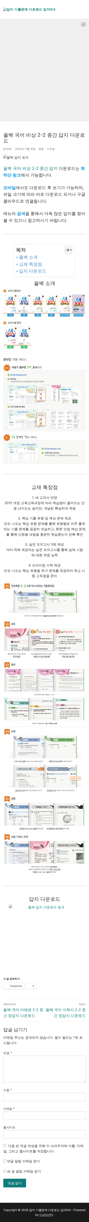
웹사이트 (9, 1127)
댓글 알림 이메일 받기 (23, 1161)
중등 (41, 148)
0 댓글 (51, 148)
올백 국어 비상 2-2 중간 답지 (30, 168)
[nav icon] (83, 24)
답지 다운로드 (32, 271)
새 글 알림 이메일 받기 (24, 1171)
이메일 (9, 1108)
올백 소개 (28, 257)
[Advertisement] (44, 76)
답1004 (7, 148)
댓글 (7, 1053)
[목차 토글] (66, 250)
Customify (46, 1214)
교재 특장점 (30, 264)
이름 (7, 1090)
